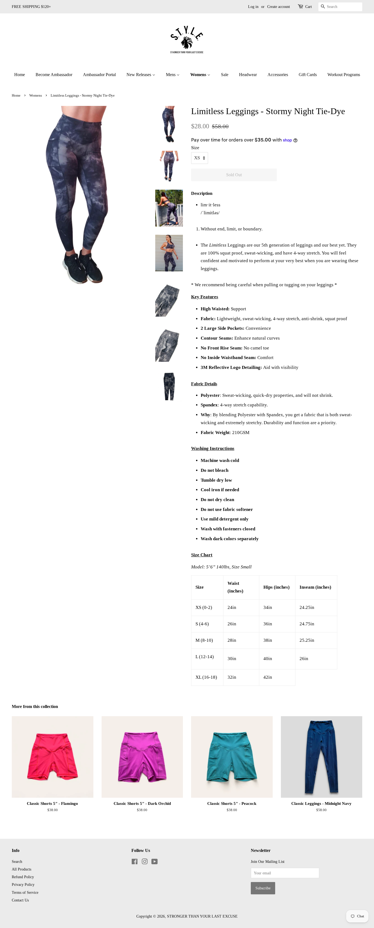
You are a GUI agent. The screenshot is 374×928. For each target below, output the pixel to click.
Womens (198, 74)
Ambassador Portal (99, 74)
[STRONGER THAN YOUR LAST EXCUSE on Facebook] (134, 862)
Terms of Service (25, 892)
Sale (224, 74)
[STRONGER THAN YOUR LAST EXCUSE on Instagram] (145, 862)
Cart (308, 7)
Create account (278, 7)
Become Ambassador (54, 74)
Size (195, 147)
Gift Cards (308, 74)
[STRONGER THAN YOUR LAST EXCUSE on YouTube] (154, 862)
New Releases (139, 74)
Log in (253, 7)
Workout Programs (343, 74)
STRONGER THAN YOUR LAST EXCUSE (202, 916)
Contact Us (20, 900)
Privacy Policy (23, 884)
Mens (171, 74)
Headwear (248, 74)
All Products (21, 869)
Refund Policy (23, 877)
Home (19, 74)
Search (17, 861)
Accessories (277, 74)
